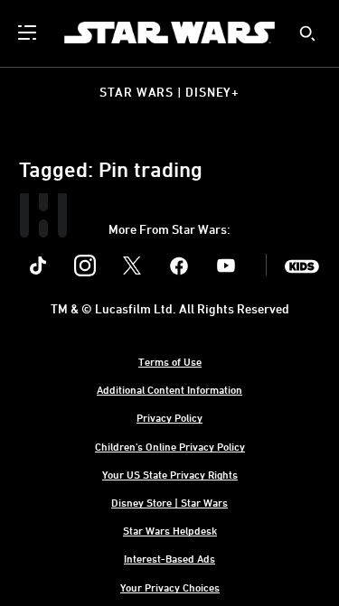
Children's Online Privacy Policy (170, 446)
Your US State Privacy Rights (170, 474)
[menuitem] (29, 32)
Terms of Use (170, 361)
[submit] (307, 33)
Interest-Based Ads (169, 558)
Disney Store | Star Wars (169, 502)
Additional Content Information (169, 389)
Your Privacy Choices (170, 587)
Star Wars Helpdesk (170, 530)
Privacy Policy (169, 417)
